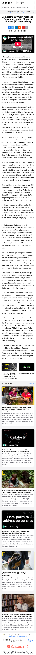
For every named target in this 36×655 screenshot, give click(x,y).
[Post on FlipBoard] (23, 27)
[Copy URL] (26, 27)
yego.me (6, 2)
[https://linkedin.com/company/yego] (16, 652)
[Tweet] (12, 27)
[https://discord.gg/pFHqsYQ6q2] (31, 652)
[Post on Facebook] (9, 27)
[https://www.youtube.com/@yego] (23, 652)
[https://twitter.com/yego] (8, 652)
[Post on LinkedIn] (16, 27)
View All (31, 383)
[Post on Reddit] (19, 27)
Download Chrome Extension (19, 13)
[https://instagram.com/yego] (12, 652)
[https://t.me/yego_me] (27, 652)
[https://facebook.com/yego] (4, 652)
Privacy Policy (30, 640)
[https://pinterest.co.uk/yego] (20, 652)
